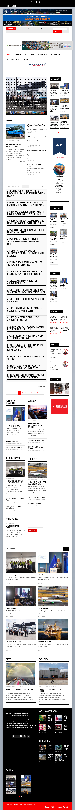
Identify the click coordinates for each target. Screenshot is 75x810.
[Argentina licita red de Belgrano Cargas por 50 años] (41, 563)
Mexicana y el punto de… (35, 504)
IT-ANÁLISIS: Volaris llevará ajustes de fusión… (37, 483)
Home (9, 55)
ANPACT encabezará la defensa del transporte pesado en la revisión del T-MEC (25, 241)
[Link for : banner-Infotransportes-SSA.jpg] (37, 11)
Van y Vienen (55, 369)
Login (8, 6)
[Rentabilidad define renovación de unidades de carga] (41, 629)
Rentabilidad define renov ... (45, 641)
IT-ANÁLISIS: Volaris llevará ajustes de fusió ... (64, 107)
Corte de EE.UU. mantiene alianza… (37, 497)
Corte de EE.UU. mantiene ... (13, 641)
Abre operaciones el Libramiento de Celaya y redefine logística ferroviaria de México (26, 193)
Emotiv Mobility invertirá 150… (36, 440)
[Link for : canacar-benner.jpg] (37, 23)
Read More (52, 227)
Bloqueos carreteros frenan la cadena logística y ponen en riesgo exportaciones (25, 347)
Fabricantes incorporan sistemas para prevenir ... (53, 93)
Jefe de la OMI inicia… (13, 426)
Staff (52, 807)
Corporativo (54, 357)
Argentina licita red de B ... (45, 575)
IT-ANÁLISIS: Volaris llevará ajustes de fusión (54, 329)
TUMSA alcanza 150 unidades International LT (54, 124)
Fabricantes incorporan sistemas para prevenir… (14, 482)
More (45, 112)
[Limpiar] (27, 186)
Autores (26, 59)
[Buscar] (23, 186)
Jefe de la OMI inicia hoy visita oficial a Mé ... (64, 92)
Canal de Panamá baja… (12, 441)
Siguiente (40, 393)
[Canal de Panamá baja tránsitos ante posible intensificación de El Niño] (9, 596)
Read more (22, 161)
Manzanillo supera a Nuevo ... (14, 575)
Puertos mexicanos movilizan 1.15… (15, 447)
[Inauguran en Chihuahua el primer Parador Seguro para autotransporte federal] (41, 596)
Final (8, 396)
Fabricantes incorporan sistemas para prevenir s (53, 319)
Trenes (33, 55)
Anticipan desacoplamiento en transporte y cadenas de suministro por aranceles (25, 253)
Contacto (65, 807)
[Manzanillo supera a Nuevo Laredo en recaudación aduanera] (9, 563)
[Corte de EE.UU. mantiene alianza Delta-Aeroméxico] (9, 629)
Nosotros (47, 807)
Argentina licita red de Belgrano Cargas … (13, 146)
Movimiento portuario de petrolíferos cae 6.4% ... (64, 123)
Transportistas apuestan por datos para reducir (64, 319)
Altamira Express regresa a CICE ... (54, 221)
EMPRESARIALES (56, 55)
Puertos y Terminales (21, 55)
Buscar (58, 32)
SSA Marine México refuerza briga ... (54, 256)
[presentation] (65, 549)
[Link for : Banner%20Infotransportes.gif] (37, 18)
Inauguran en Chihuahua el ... (46, 608)
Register (14, 6)
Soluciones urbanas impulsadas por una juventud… (35, 425)
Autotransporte (43, 55)
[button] (59, 132)
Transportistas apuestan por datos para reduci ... (54, 109)
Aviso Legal (59, 807)
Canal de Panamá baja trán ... (14, 608)
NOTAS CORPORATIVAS (14, 59)
